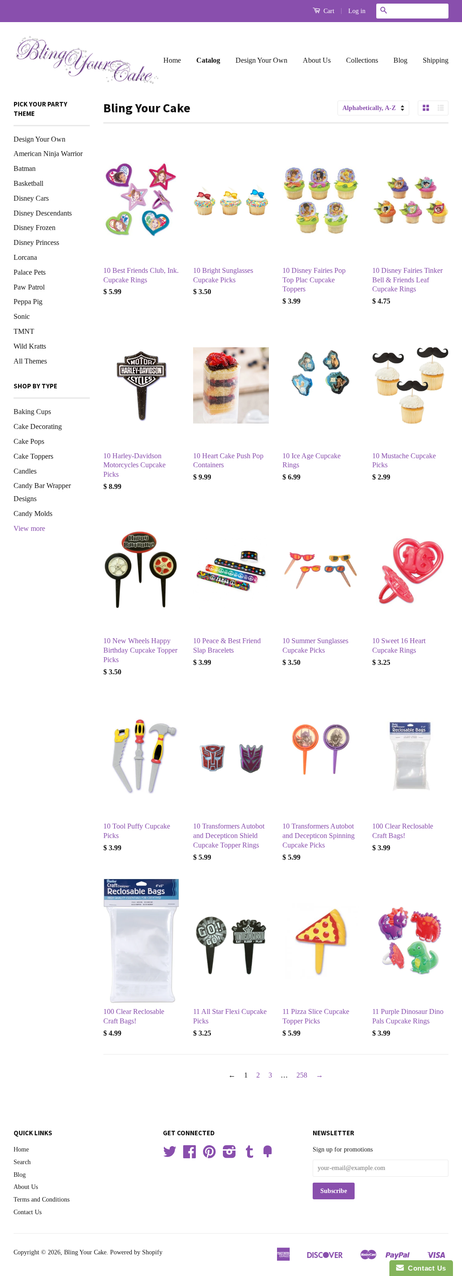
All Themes (30, 361)
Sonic (22, 316)
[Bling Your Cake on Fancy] (268, 1155)
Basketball (28, 183)
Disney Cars (31, 198)
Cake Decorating (38, 426)
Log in (356, 11)
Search (22, 1162)
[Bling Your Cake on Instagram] (229, 1155)
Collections (362, 60)
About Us (317, 60)
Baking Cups (32, 411)
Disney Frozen (34, 227)
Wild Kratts (30, 346)
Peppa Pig (28, 301)
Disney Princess (36, 242)
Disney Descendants (43, 213)
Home (172, 60)
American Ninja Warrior (48, 153)
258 (301, 1075)
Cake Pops (29, 441)
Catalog (208, 60)
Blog (400, 60)
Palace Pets (30, 272)
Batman (25, 168)
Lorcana (25, 257)
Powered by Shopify (136, 1252)
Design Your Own (261, 60)
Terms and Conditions (41, 1199)
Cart (328, 11)
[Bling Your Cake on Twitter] (169, 1155)
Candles (25, 471)
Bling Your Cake (85, 1252)
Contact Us (28, 1212)
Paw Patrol (29, 287)
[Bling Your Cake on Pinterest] (209, 1155)
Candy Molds (33, 513)
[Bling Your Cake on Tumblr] (249, 1155)
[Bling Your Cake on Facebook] (189, 1155)
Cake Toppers (33, 456)
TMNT (24, 331)
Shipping (435, 60)
